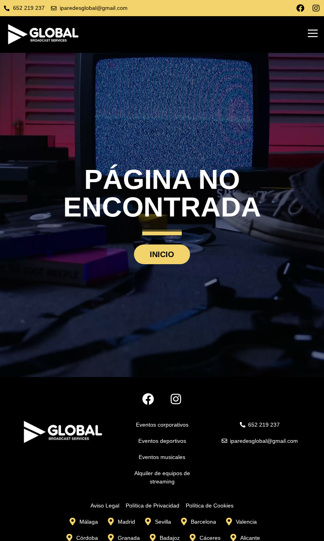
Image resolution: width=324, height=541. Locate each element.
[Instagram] (316, 8)
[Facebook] (300, 8)
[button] (312, 34)
